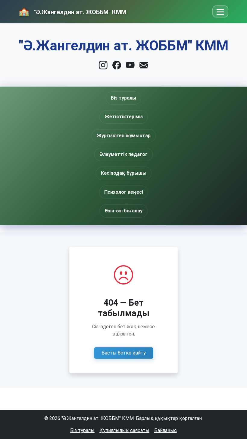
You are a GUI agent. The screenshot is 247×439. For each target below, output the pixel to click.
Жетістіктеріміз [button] (124, 116)
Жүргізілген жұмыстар (124, 135)
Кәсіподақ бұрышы (123, 173)
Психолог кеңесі (123, 192)
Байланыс (165, 430)
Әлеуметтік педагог (123, 154)
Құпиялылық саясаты (124, 430)
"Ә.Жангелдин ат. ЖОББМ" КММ (79, 12)
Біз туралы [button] (123, 98)
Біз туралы (82, 430)
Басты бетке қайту (124, 353)
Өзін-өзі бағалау (123, 211)
